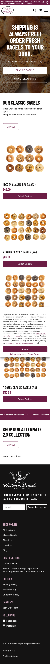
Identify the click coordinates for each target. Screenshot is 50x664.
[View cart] (40, 10)
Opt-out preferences (18, 354)
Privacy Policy (33, 354)
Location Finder (10, 563)
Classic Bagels (10, 535)
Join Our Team (10, 607)
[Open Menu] (46, 10)
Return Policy (9, 589)
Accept (25, 349)
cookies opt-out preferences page (19, 343)
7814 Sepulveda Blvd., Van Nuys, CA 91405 (25, 571)
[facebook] (43, 2)
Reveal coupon (37, 507)
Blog (5, 550)
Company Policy (11, 594)
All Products (9, 530)
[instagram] (47, 2)
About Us (7, 540)
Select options (25, 196)
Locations (7, 545)
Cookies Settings (10, 656)
